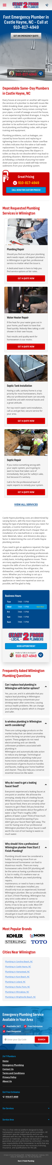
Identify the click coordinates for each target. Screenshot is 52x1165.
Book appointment (26, 646)
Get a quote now (26, 278)
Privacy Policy (9, 1077)
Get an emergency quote (26, 35)
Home (5, 1061)
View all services (26, 504)
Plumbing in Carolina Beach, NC (19, 961)
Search (41, 1039)
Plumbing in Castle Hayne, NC (18, 966)
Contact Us (8, 1069)
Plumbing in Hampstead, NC (17, 971)
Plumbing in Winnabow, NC (17, 992)
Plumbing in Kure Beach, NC (17, 976)
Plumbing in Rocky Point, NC (17, 986)
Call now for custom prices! (26, 190)
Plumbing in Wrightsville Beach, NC (20, 997)
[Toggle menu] (5, 5)
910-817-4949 (26, 74)
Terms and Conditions (14, 1073)
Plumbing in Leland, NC (15, 981)
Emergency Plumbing (13, 1065)
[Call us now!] (46, 5)
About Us (7, 1081)
